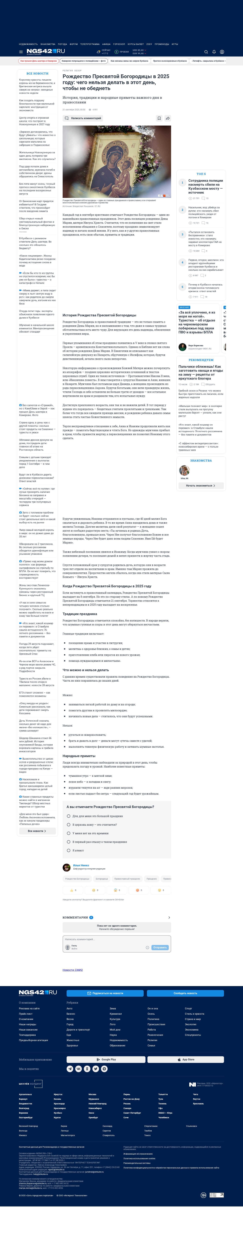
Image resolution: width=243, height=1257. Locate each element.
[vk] (78, 1069)
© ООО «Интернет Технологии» (72, 1195)
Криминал (116, 1013)
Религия (152, 1040)
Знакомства (47, 44)
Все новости (37, 73)
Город (70, 1024)
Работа (152, 1029)
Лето (113, 1024)
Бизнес (71, 1013)
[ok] (87, 1069)
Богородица (102, 879)
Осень (151, 1013)
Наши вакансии (28, 1029)
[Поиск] (206, 51)
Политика (153, 1019)
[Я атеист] (69, 850)
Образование (117, 1045)
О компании (26, 1019)
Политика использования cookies (139, 1158)
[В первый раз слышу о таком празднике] (69, 842)
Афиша (106, 44)
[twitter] (95, 1069)
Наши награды (27, 1024)
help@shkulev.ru (40, 1174)
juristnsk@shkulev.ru (94, 1172)
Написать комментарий (86, 118)
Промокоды (162, 44)
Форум (74, 44)
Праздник (152, 879)
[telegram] (70, 1069)
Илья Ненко (81, 865)
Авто (69, 1008)
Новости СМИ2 (73, 970)
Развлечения (155, 1034)
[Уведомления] (214, 51)
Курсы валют (136, 44)
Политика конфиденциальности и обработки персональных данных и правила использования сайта (171, 1168)
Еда (69, 1034)
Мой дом (115, 1029)
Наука (113, 1034)
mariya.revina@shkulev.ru (30, 1188)
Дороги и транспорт (78, 1029)
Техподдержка (27, 1034)
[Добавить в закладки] (159, 118)
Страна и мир (193, 1019)
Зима (113, 1008)
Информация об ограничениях (138, 1154)
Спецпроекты (193, 1034)
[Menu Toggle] (21, 51)
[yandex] (104, 1069)
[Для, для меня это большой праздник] (69, 816)
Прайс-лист (25, 1013)
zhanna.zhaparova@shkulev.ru (33, 1183)
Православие (170, 879)
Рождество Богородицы (77, 879)
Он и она (153, 1008)
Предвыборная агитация (33, 1040)
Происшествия (156, 1024)
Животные (73, 1040)
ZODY (149, 44)
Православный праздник (127, 879)
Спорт (188, 1008)
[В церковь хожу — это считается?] (69, 825)
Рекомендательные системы (136, 1163)
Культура (115, 1019)
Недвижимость (28, 44)
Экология (190, 1024)
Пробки (122, 51)
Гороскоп (119, 44)
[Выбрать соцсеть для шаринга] (167, 118)
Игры (175, 44)
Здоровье (72, 1045)
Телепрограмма (90, 44)
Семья (151, 1045)
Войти (74, 949)
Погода (62, 44)
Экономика (191, 1029)
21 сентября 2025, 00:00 (74, 110)
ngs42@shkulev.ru (56, 1169)
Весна (70, 1019)
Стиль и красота (194, 1013)
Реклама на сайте (29, 1008)
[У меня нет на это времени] (69, 833)
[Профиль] (222, 51)
